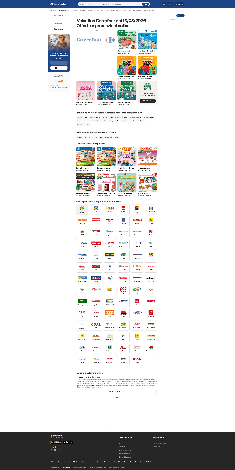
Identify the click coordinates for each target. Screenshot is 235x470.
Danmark (100, 462)
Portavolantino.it (65, 467)
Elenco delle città (137, 10)
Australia (68, 462)
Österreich (61, 462)
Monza (138, 121)
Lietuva (124, 462)
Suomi (106, 462)
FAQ (120, 443)
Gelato (79, 138)
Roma (82, 117)
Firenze (148, 117)
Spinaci (116, 138)
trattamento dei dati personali (61, 88)
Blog (129, 10)
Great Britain (118, 462)
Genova (121, 117)
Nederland (131, 462)
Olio (96, 138)
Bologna (135, 117)
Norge (137, 462)
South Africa (150, 462)
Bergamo (83, 124)
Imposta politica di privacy (79, 467)
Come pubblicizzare (159, 443)
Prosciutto (108, 138)
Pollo (91, 138)
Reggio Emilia (111, 121)
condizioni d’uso (54, 87)
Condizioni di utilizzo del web (97, 467)
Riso (101, 138)
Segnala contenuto (125, 450)
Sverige (142, 462)
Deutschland (92, 462)
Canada (78, 462)
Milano (95, 117)
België (73, 462)
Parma (96, 121)
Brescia (83, 121)
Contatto (122, 447)
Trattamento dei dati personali (116, 467)
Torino (107, 117)
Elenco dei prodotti (149, 10)
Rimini (126, 121)
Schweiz (84, 462)
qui (93, 385)
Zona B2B (156, 447)
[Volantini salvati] (164, 4)
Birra (85, 138)
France (111, 462)
